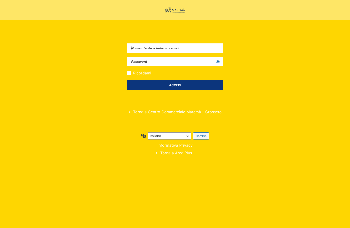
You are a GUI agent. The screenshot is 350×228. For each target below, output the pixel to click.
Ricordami (142, 73)
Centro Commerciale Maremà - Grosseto (175, 10)
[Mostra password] (218, 61)
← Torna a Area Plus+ (175, 152)
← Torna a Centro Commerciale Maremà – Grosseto (175, 111)
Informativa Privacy (175, 145)
